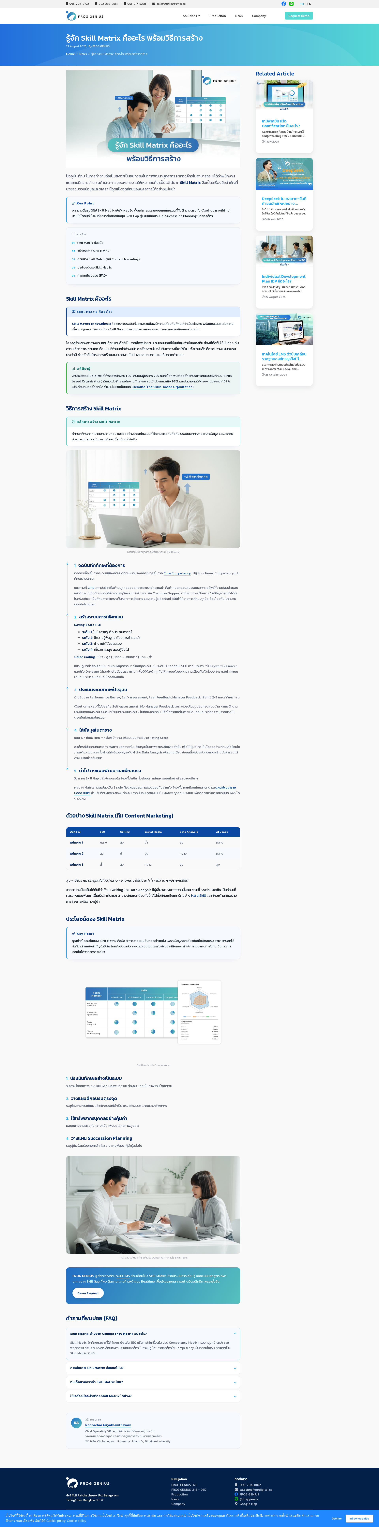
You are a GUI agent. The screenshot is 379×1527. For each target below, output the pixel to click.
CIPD (91, 587)
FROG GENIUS (249, 1494)
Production (217, 15)
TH (302, 4)
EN (309, 4)
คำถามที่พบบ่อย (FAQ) (92, 275)
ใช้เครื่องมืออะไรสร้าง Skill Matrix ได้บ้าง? (100, 1396)
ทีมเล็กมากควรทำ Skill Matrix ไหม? (96, 1382)
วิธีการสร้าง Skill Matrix (93, 250)
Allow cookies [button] (359, 1518)
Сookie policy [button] (76, 1520)
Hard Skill (198, 895)
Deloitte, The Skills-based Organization (162, 386)
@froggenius (249, 1499)
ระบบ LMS (123, 1275)
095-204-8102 (79, 4)
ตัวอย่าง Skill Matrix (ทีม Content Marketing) (108, 259)
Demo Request (88, 1293)
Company (259, 15)
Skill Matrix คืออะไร (90, 242)
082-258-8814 (108, 4)
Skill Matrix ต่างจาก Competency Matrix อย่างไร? (108, 1333)
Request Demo (299, 15)
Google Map (248, 1503)
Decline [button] (337, 1518)
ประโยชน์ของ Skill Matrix (95, 267)
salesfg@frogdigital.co (171, 4)
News (239, 15)
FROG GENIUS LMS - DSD (188, 1489)
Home (70, 53)
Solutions (190, 15)
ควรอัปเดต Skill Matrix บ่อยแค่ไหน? (96, 1367)
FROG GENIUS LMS (184, 1484)
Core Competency (177, 573)
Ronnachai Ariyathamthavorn (108, 1425)
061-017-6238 (136, 4)
